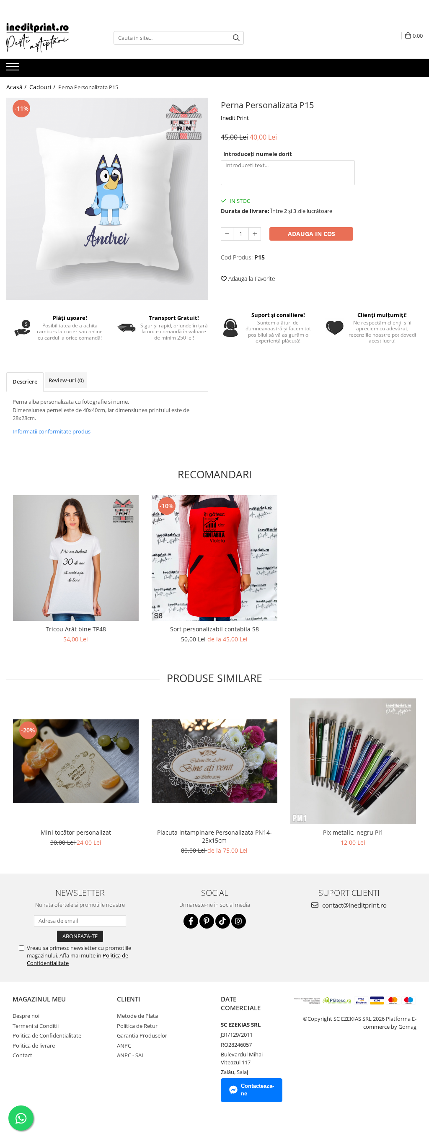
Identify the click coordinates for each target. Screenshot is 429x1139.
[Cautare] (236, 38)
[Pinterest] (206, 921)
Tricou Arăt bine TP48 (76, 629)
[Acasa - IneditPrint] (48, 37)
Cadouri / (43, 87)
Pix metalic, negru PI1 (353, 832)
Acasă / (17, 87)
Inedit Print (235, 118)
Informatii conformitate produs (51, 431)
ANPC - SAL (131, 1055)
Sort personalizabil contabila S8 (214, 629)
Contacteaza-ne (257, 1090)
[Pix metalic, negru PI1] (353, 761)
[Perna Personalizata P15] (107, 199)
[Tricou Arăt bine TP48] (76, 558)
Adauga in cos (311, 234)
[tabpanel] (107, 199)
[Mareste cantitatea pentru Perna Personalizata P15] (254, 234)
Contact (22, 1055)
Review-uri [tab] (66, 380)
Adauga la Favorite (251, 279)
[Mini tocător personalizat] (76, 761)
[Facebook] (190, 921)
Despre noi (26, 1016)
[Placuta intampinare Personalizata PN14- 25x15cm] (214, 761)
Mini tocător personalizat (76, 832)
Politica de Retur (137, 1026)
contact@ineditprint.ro (353, 905)
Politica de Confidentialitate (47, 1035)
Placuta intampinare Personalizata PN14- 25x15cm (214, 836)
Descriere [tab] (25, 381)
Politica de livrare (34, 1045)
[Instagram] (238, 921)
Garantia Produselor (142, 1035)
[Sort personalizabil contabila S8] (214, 558)
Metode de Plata (137, 1016)
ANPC (124, 1045)
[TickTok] (222, 921)
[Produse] (13, 69)
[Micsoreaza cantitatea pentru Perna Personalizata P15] (227, 234)
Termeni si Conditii (36, 1026)
